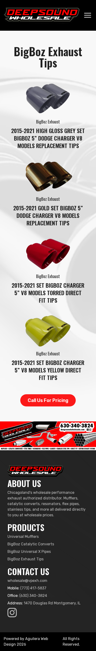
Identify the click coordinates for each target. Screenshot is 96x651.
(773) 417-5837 (33, 588)
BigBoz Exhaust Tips (25, 559)
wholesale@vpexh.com (27, 580)
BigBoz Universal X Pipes (29, 551)
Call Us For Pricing (48, 400)
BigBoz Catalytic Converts (30, 544)
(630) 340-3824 (33, 595)
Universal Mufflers (23, 536)
